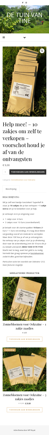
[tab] (11, 188)
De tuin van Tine (24, 18)
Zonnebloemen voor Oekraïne (23, 180)
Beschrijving (11, 189)
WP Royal (31, 430)
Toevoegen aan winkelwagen (28, 172)
